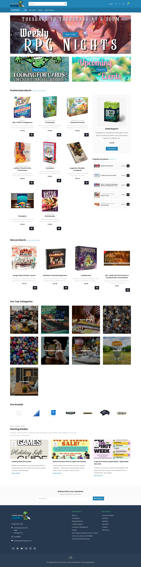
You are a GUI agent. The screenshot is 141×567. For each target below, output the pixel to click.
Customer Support (77, 524)
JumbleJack (86, 275)
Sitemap (74, 530)
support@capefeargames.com (23, 541)
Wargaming (75, 337)
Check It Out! (101, 70)
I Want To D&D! (70, 34)
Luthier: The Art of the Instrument (22, 169)
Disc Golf (105, 337)
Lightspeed (77, 562)
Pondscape (49, 122)
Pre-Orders (13, 368)
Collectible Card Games (48, 337)
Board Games (76, 306)
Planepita (22, 216)
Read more (16, 473)
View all (112, 159)
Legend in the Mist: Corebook (77, 169)
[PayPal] (70, 557)
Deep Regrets (111, 128)
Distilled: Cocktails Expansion (55, 275)
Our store (32, 10)
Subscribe (99, 498)
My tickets (105, 521)
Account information (108, 515)
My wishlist (105, 524)
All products (105, 530)
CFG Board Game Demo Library (81, 539)
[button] (11, 34)
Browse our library (39, 70)
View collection (38, 90)
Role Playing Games (47, 306)
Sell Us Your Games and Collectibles (82, 536)
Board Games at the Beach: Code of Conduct (85, 533)
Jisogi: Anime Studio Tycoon (24, 275)
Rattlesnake (50, 216)
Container (50, 168)
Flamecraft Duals (77, 122)
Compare (105, 527)
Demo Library (49, 10)
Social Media (75, 518)
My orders (105, 518)
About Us (74, 515)
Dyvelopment (90, 562)
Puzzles (105, 306)
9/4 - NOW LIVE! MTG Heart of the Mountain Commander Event (117, 277)
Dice (11, 337)
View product (112, 149)
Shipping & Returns (77, 521)
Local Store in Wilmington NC (80, 527)
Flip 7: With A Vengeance (22, 122)
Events (40, 10)
